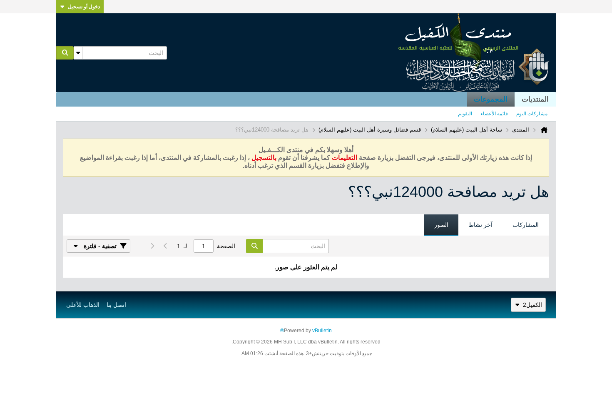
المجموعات (491, 99)
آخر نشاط (480, 224)
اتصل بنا (116, 304)
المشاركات (525, 224)
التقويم (465, 114)
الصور (441, 224)
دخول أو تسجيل (84, 7)
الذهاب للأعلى (83, 304)
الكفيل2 (532, 304)
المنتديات (535, 99)
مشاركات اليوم (531, 114)
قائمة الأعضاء (494, 114)
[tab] (526, 225)
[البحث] (65, 53)
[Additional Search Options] (77, 53)
